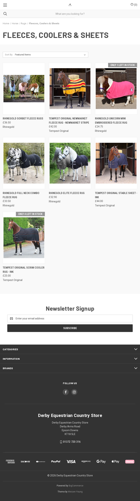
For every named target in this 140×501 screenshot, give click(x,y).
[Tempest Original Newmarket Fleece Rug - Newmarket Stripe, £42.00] (70, 88)
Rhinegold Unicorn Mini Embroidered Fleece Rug (111, 120)
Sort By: (9, 54)
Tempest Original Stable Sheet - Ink (116, 195)
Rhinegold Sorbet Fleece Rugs (23, 118)
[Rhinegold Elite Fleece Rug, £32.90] (70, 163)
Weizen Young (75, 491)
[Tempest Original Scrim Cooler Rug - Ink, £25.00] (23, 237)
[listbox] (51, 54)
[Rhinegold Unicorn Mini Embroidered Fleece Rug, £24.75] (116, 88)
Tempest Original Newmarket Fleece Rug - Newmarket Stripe (69, 120)
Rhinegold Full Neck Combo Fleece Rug (21, 195)
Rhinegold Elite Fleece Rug (67, 193)
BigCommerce (76, 485)
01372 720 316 (72, 441)
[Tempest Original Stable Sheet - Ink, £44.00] (116, 163)
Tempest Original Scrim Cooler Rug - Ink (23, 269)
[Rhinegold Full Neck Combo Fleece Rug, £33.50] (23, 163)
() (135, 4)
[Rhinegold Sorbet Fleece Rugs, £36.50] (23, 88)
